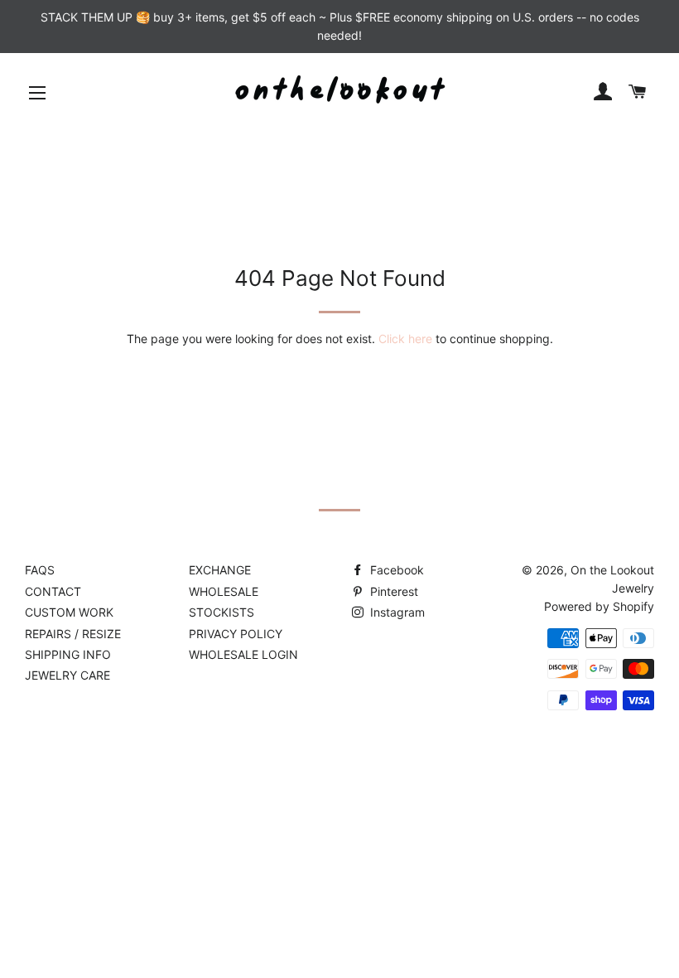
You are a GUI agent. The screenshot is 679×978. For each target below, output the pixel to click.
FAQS (40, 570)
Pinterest (392, 591)
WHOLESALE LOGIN (243, 654)
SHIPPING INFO (68, 654)
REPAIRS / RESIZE (73, 634)
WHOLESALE (223, 591)
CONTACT (53, 591)
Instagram (396, 612)
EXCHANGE (220, 570)
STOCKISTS (221, 612)
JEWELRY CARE (67, 675)
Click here (405, 339)
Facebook (395, 570)
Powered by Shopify (599, 606)
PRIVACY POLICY (235, 634)
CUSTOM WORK (69, 612)
